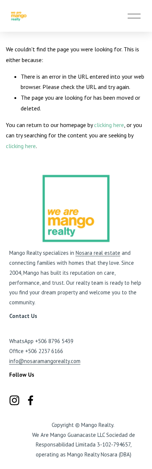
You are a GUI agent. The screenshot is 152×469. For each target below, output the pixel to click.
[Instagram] (14, 400)
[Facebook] (30, 400)
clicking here (109, 125)
